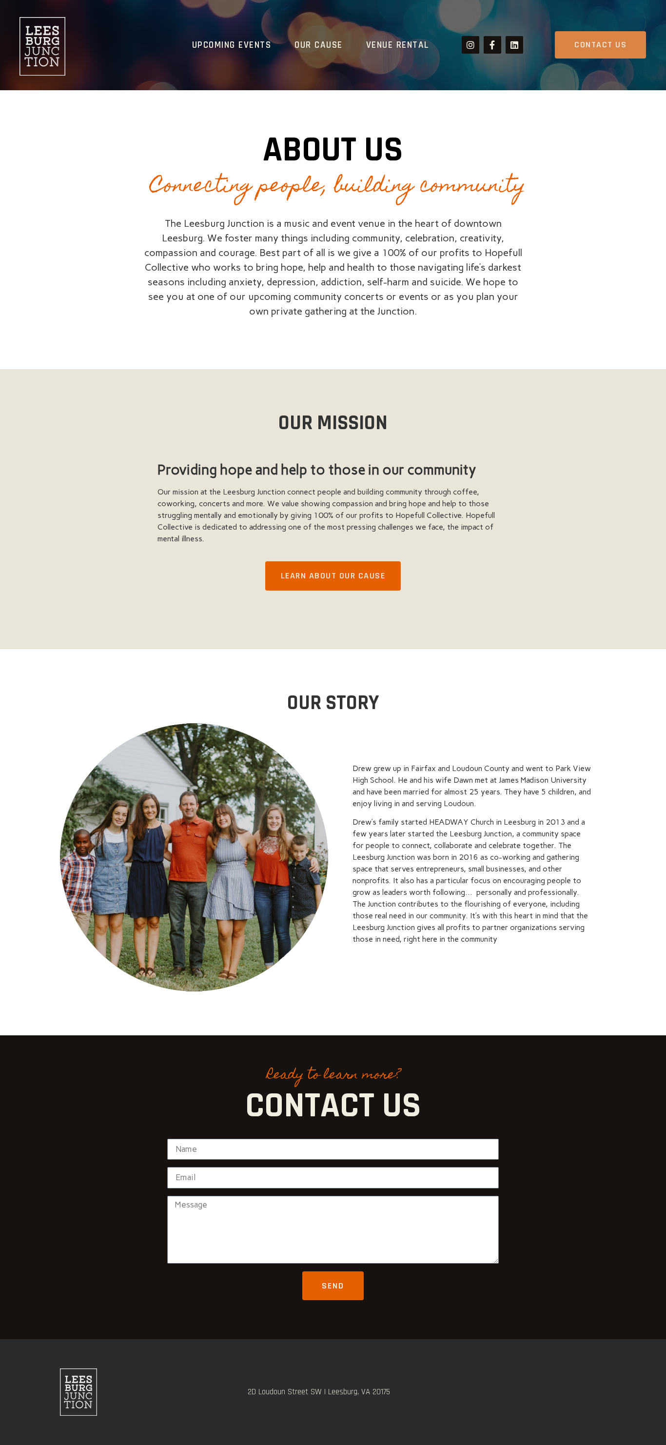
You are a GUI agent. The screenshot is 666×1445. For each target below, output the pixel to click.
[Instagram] (470, 45)
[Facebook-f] (492, 45)
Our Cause (318, 45)
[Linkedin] (514, 45)
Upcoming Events (232, 45)
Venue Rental (398, 45)
